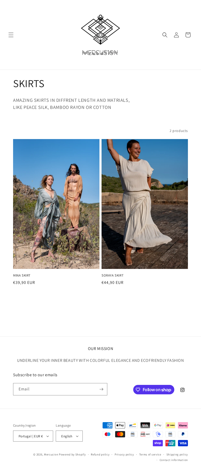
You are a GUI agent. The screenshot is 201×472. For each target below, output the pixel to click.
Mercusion (51, 454)
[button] (11, 35)
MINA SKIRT (22, 275)
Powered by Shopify (72, 454)
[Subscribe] (101, 389)
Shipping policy (177, 454)
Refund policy (100, 454)
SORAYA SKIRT (113, 275)
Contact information (174, 460)
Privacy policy (124, 454)
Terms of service (150, 454)
